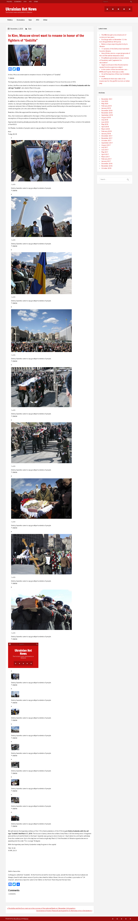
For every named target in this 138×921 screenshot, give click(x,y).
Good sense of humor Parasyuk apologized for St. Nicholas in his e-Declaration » (64, 911)
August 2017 (106, 145)
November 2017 (106, 138)
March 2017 (105, 157)
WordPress (17, 918)
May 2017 (104, 152)
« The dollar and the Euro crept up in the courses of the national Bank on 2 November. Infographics (41, 908)
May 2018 (104, 124)
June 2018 (105, 122)
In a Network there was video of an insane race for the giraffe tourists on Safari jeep (114, 81)
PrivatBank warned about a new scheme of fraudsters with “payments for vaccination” (114, 60)
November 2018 (106, 113)
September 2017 (107, 143)
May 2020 (104, 104)
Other (36, 1)
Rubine (26, 918)
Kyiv (25, 1)
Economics (17, 1)
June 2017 (105, 150)
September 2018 (107, 115)
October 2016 (106, 168)
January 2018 (106, 134)
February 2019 (106, 106)
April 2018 (105, 127)
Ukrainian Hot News (21, 9)
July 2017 (104, 147)
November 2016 (106, 166)
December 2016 (106, 164)
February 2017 (106, 159)
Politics (9, 1)
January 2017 (106, 161)
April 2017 (105, 154)
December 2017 (106, 136)
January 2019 (106, 108)
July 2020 (104, 101)
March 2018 (105, 129)
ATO (30, 1)
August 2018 (106, 117)
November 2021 (106, 99)
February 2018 (106, 131)
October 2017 (106, 140)
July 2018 (104, 120)
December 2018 (106, 110)
